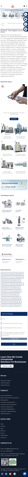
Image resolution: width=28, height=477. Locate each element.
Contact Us (3, 437)
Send (14, 344)
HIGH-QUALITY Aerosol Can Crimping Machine (12, 277)
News (2, 428)
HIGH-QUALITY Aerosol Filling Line (10, 294)
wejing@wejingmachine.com (11, 448)
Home (3, 23)
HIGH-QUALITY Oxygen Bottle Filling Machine (12, 284)
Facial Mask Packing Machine (8, 402)
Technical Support (5, 383)
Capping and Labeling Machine (8, 411)
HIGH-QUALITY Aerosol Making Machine (11, 298)
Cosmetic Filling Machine (7, 407)
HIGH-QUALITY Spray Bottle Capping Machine (12, 273)
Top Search (16, 470)
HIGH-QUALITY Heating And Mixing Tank (11, 301)
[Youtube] (10, 474)
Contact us (6, 366)
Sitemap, (5, 470)
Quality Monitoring (5, 385)
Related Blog (7, 254)
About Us (3, 431)
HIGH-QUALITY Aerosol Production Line (11, 280)
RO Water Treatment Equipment (9, 404)
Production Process (6, 380)
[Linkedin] (6, 474)
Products (3, 426)
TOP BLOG (10, 470)
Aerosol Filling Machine (6, 395)
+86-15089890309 (8, 451)
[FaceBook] (2, 474)
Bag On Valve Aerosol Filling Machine (10, 397)
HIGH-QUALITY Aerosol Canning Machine (11, 291)
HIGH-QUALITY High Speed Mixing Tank (11, 305)
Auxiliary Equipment (5, 413)
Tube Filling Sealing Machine (8, 409)
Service (2, 433)
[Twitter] (14, 474)
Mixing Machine (4, 400)
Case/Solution (4, 435)
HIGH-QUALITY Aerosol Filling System (10, 287)
